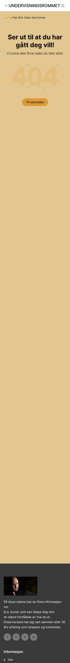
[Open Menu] (6, 5)
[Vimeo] (16, 637)
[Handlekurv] (62, 5)
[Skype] (25, 637)
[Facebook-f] (7, 637)
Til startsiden (35, 102)
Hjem (7, 17)
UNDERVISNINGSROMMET (34, 5)
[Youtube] (33, 637)
